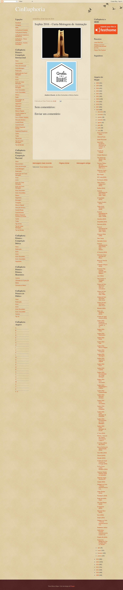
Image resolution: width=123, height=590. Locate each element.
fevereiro (100, 553)
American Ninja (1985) (101, 234)
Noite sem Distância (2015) (100, 312)
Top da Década (19, 145)
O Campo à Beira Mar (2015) (102, 443)
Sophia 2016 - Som (101, 342)
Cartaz (17, 133)
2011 (97, 570)
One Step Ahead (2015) (101, 503)
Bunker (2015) (101, 188)
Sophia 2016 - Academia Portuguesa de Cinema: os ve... (102, 323)
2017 (97, 107)
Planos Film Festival (100, 50)
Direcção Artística (20, 120)
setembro (100, 120)
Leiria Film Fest (98, 42)
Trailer (17, 136)
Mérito (17, 283)
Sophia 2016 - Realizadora (101, 334)
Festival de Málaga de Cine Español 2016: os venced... (102, 542)
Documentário (19, 63)
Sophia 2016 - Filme (101, 330)
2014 (97, 562)
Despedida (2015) (102, 221)
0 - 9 (16, 391)
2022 (97, 93)
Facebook (18, 22)
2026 (97, 83)
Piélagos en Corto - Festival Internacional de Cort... (102, 487)
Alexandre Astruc (102, 241)
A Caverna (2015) (102, 252)
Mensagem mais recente (42, 163)
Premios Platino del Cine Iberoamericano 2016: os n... (102, 165)
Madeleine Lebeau (102, 527)
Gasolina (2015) (101, 219)
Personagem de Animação (19, 100)
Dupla (17, 97)
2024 (97, 88)
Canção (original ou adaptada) (20, 114)
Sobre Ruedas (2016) (101, 492)
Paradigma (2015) (102, 495)
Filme (16, 61)
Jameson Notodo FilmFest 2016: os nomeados (102, 473)
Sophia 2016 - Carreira (101, 369)
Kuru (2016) (100, 515)
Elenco (17, 95)
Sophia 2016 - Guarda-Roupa (102, 391)
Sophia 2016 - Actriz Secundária (101, 402)
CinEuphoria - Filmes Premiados (21, 39)
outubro (100, 117)
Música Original (19, 111)
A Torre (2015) (101, 433)
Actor (16, 77)
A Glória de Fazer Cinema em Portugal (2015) (102, 462)
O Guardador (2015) (100, 198)
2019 (97, 101)
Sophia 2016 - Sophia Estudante (101, 407)
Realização (18, 70)
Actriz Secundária (20, 92)
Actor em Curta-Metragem (19, 82)
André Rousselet (101, 139)
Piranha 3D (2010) (102, 537)
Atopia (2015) (101, 517)
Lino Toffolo (100, 276)
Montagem (18, 106)
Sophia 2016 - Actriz (101, 338)
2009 (97, 575)
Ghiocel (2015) (101, 455)
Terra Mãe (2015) (102, 453)
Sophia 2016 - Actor (101, 364)
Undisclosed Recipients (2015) (101, 208)
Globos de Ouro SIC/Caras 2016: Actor (101, 298)
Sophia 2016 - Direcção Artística (101, 396)
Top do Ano (18, 138)
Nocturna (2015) (101, 224)
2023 (97, 91)
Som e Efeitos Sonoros (21, 117)
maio (99, 130)
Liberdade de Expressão (22, 280)
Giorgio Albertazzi (102, 155)
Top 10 (17, 316)
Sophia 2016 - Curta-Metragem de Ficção (101, 428)
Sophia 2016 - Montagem (101, 355)
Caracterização (19, 124)
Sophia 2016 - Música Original (102, 346)
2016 (97, 109)
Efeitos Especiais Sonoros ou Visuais (20, 215)
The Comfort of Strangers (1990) (101, 280)
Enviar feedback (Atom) (46, 167)
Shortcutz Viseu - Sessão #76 (102, 171)
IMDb (16, 27)
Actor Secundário (20, 90)
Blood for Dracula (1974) (102, 261)
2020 (97, 99)
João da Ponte (101, 137)
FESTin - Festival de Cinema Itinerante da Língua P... (102, 438)
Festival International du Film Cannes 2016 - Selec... (102, 193)
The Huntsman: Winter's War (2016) (101, 159)
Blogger (72, 586)
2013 (97, 564)
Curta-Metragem (19, 68)
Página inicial (64, 163)
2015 (97, 559)
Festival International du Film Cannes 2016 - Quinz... (102, 229)
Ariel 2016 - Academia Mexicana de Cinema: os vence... (101, 145)
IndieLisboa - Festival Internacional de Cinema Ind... (102, 532)
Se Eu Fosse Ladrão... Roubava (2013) (102, 468)
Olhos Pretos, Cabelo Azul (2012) (101, 184)
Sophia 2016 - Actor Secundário (101, 381)
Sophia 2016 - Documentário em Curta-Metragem (101, 421)
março (99, 550)
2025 (97, 85)
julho (99, 125)
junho (99, 128)
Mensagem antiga (83, 163)
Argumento (18, 103)
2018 (97, 104)
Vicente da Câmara (100, 151)
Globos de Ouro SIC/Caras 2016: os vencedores (101, 286)
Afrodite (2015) (101, 458)
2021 (97, 96)
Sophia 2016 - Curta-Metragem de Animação (101, 414)
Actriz (17, 79)
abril (99, 548)
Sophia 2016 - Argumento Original (101, 360)
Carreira (17, 278)
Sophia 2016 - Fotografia (101, 350)
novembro (100, 114)
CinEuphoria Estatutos (21, 30)
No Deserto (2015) (102, 180)
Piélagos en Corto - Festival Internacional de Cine (100, 46)
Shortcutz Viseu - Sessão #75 (102, 478)
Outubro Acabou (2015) (101, 202)
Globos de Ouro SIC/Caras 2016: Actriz (101, 304)
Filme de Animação (20, 66)
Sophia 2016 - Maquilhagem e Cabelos (102, 386)
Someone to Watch (20, 285)
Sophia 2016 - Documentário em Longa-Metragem (101, 375)
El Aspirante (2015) (100, 507)
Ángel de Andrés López (101, 499)
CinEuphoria (30, 9)
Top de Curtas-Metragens (19, 141)
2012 (97, 567)
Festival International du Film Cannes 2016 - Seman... (102, 246)
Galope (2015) (101, 482)
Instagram (18, 25)
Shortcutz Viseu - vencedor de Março (102, 256)
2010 (97, 572)
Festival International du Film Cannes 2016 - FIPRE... (102, 214)
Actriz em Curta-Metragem (20, 86)
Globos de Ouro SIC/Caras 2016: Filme (101, 293)
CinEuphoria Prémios (21, 32)
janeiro (100, 556)
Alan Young (100, 238)
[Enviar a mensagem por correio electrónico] (60, 101)
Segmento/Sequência (21, 131)
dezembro (100, 112)
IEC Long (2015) (101, 177)
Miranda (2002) (101, 308)
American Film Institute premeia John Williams (101, 271)
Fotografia (18, 108)
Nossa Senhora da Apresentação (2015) (102, 448)
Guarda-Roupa (19, 122)
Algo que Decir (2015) (101, 511)
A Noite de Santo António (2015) (102, 317)
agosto (100, 122)
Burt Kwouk (100, 174)
